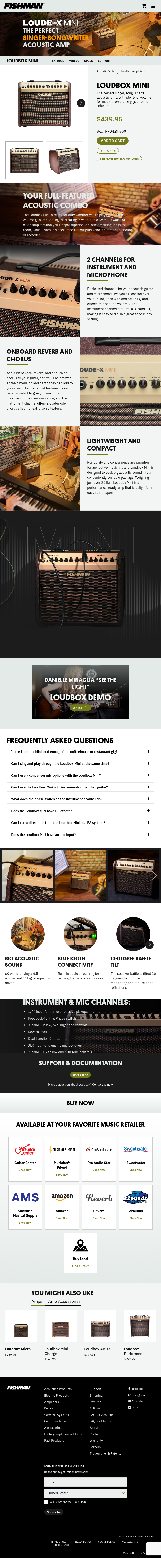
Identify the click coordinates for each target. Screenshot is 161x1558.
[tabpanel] (80, 692)
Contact (95, 1434)
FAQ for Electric (101, 1421)
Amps (36, 1301)
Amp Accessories (64, 1301)
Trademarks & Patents (105, 1453)
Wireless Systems (56, 1415)
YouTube (135, 1401)
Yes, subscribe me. (68, 1502)
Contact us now (102, 1084)
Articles (95, 1408)
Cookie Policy (106, 1541)
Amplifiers (51, 1402)
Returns (95, 1402)
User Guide (80, 1075)
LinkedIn (135, 1407)
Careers (95, 1447)
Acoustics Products (58, 1389)
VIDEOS (74, 60)
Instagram (136, 1395)
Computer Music (56, 1421)
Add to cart (113, 140)
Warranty (96, 1440)
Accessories (52, 1427)
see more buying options (119, 158)
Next (81, 103)
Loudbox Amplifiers (133, 71)
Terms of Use (58, 1541)
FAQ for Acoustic (102, 1415)
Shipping (96, 1395)
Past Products (54, 1440)
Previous (6, 875)
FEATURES (57, 60)
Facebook (135, 1389)
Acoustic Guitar (106, 71)
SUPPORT (104, 60)
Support (95, 1389)
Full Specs (108, 151)
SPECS (88, 60)
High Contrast (60, 1545)
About (94, 1427)
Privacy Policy (82, 1541)
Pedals (49, 1408)
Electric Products (56, 1395)
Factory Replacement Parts (63, 1434)
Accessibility (130, 1541)
